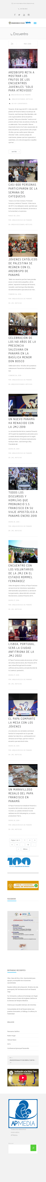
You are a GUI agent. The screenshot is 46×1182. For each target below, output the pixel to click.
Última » (25, 849)
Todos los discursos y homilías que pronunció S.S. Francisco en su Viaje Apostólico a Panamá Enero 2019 (23, 504)
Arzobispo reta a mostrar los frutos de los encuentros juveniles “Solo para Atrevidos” (21, 81)
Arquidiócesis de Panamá (21, 95)
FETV (9, 1044)
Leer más (14, 151)
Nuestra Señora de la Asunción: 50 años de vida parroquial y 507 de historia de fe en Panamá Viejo (22, 989)
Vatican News (11, 1040)
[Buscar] (33, 1148)
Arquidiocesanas (18, 99)
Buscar (11, 1143)
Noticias (29, 99)
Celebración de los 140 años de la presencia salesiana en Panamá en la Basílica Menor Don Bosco (22, 349)
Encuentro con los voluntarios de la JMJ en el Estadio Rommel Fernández (21, 573)
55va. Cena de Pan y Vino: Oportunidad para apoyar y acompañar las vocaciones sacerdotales (21, 980)
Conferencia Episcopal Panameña (18, 1048)
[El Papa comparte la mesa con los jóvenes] (23, 705)
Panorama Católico (13, 1031)
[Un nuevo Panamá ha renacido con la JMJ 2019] (23, 405)
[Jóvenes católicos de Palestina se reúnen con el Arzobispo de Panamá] (23, 245)
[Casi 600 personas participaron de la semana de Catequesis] (23, 171)
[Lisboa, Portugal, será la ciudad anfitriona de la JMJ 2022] (23, 630)
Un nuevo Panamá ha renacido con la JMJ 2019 (21, 423)
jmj (12, 303)
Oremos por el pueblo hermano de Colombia (21, 1005)
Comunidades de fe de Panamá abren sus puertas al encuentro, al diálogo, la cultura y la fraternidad (22, 1011)
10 (28, 845)
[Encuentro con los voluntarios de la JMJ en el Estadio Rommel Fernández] (23, 551)
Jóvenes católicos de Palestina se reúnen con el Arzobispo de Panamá (23, 267)
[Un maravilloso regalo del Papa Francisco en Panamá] (23, 775)
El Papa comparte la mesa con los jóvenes (22, 722)
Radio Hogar (11, 1035)
